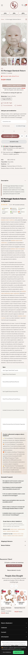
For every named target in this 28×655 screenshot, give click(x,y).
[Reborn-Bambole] (14, 5)
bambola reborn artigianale (18, 248)
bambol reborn (13, 529)
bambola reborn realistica (7, 220)
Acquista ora (14, 141)
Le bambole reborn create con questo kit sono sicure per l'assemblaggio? (13, 514)
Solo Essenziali (7, 652)
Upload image (21, 126)
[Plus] (25, 131)
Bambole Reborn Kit (20, 168)
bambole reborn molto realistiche (15, 535)
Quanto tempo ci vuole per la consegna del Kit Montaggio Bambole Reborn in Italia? (13, 507)
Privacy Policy (18, 649)
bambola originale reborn (13, 531)
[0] (25, 5)
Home (2, 19)
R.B (2, 68)
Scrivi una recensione (14, 565)
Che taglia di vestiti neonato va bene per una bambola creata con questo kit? (13, 481)
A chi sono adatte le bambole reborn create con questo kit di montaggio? (14, 494)
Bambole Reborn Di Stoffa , (14, 166)
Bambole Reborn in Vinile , (8, 168)
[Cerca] (22, 5)
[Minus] (3, 131)
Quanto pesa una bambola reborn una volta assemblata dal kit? (14, 501)
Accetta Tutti (18, 652)
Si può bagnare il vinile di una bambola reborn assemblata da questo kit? (12, 488)
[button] (24, 39)
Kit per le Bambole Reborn (6, 608)
